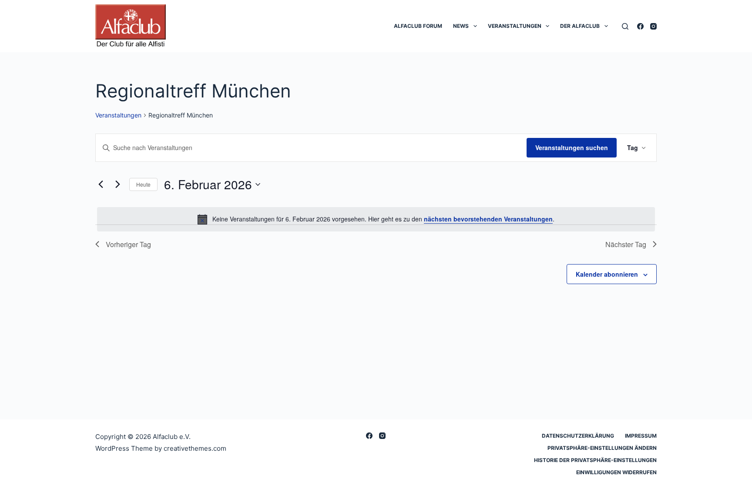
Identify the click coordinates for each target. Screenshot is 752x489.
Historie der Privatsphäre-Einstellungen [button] (595, 460)
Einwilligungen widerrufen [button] (616, 472)
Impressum (641, 435)
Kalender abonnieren (607, 274)
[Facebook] (640, 26)
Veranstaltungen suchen (571, 147)
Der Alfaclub (580, 26)
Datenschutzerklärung (578, 435)
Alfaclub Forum (418, 26)
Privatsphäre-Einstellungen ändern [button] (602, 448)
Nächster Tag (625, 244)
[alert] (376, 219)
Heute (143, 184)
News (461, 26)
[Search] (625, 26)
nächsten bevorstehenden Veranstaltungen (488, 218)
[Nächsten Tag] (117, 184)
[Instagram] (653, 26)
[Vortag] (100, 184)
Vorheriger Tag (128, 244)
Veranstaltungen (514, 26)
